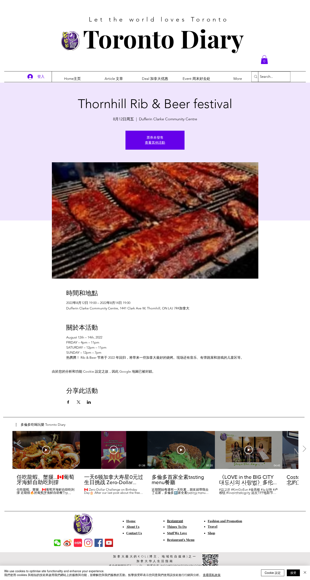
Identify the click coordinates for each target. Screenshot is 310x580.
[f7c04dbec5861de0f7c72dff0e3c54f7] (57, 543)
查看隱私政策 (212, 575)
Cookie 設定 (273, 573)
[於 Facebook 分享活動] (68, 402)
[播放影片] (46, 450)
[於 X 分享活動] (79, 402)
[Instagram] (88, 543)
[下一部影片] (304, 449)
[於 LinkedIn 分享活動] (89, 402)
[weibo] (67, 543)
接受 (293, 573)
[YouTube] (109, 543)
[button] (264, 59)
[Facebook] (98, 543)
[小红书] (78, 543)
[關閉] (304, 573)
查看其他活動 (155, 143)
